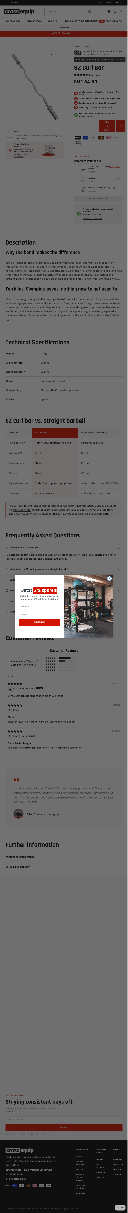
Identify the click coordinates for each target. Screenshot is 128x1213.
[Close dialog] (108, 578)
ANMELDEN (38, 622)
